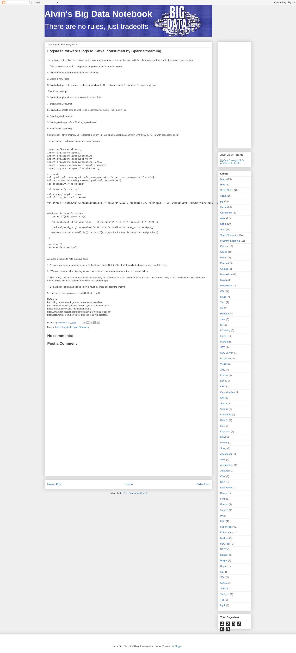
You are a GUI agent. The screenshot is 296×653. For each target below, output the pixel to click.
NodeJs (224, 538)
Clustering (225, 414)
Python (224, 246)
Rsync (223, 566)
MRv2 (223, 437)
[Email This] (85, 322)
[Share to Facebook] (94, 322)
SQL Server (226, 352)
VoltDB (223, 364)
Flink (222, 498)
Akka (223, 218)
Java (222, 319)
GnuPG (224, 510)
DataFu (224, 420)
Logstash (66, 327)
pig (222, 201)
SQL (222, 577)
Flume (223, 257)
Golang (224, 268)
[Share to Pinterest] (98, 322)
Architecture (226, 465)
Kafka (58, 327)
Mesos (223, 442)
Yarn (222, 302)
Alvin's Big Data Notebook (98, 14)
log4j (222, 605)
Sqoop (223, 251)
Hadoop (224, 313)
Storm (223, 403)
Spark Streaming (81, 327)
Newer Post (54, 484)
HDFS (223, 380)
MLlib (223, 296)
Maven (224, 280)
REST (223, 549)
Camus (224, 409)
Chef (222, 476)
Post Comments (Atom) (135, 493)
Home (129, 484)
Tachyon (224, 594)
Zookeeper (226, 453)
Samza (224, 588)
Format (224, 504)
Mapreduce (226, 274)
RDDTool (225, 543)
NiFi (222, 325)
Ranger (224, 554)
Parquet (224, 263)
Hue (222, 425)
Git (221, 308)
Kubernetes (226, 532)
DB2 (222, 482)
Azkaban (225, 470)
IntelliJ (223, 336)
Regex (223, 560)
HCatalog (225, 330)
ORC (223, 386)
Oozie (223, 207)
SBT (222, 347)
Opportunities (227, 392)
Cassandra (226, 212)
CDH (222, 291)
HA (222, 515)
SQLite (224, 582)
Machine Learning (230, 240)
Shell (223, 397)
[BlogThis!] (88, 322)
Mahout (224, 341)
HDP (222, 521)
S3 (221, 571)
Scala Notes (226, 190)
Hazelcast (225, 358)
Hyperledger (227, 526)
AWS (222, 459)
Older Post (202, 484)
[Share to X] (91, 322)
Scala (223, 195)
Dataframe (226, 487)
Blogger (178, 646)
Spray (223, 448)
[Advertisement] (128, 450)
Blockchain (226, 285)
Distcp (223, 493)
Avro (222, 229)
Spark (223, 179)
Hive (222, 184)
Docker (224, 375)
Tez (222, 599)
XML (222, 369)
